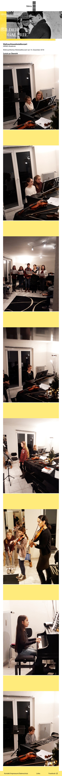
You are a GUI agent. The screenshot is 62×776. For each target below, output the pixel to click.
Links (38, 773)
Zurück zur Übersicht (10, 53)
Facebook (52, 773)
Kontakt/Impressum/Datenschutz (16, 773)
